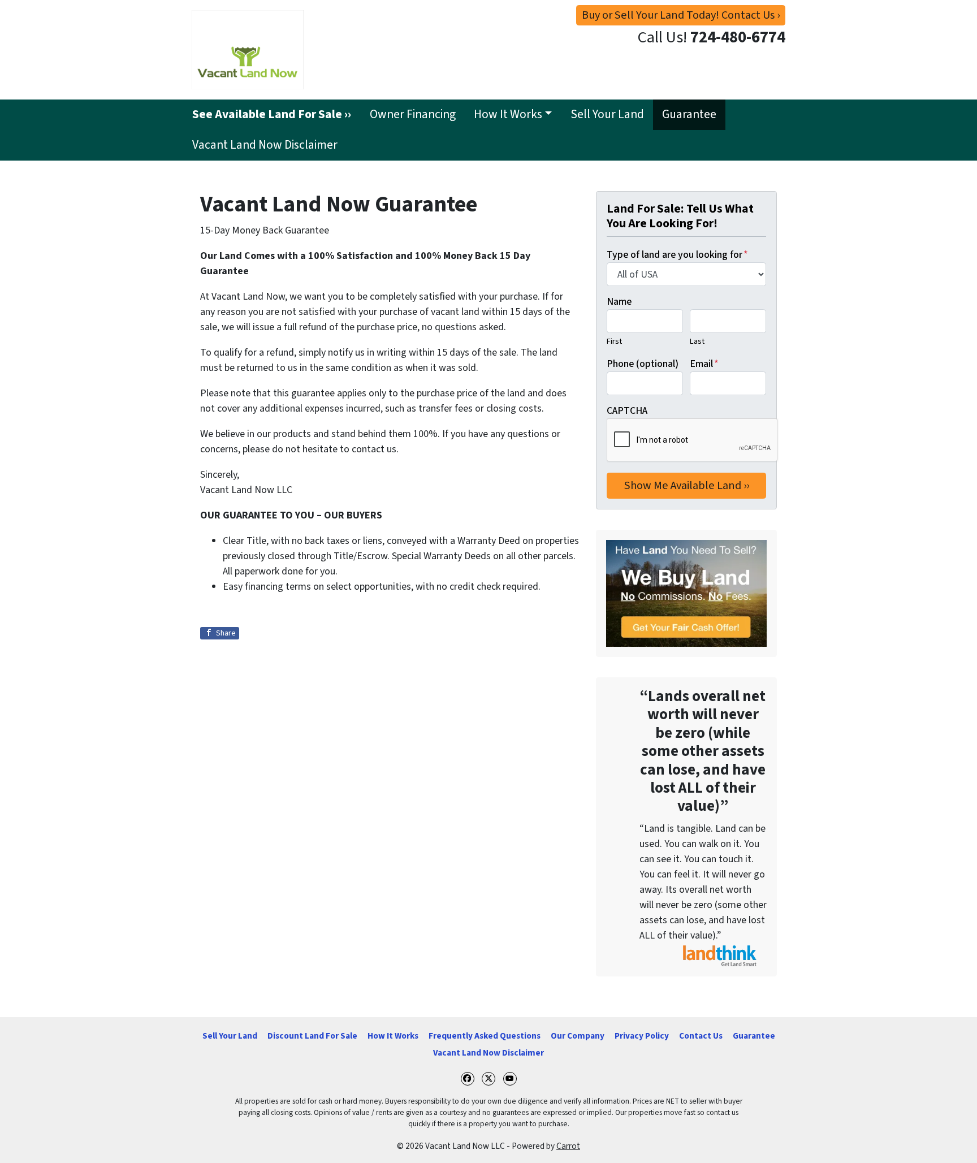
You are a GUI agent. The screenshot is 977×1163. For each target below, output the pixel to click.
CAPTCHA (627, 411)
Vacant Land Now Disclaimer (265, 145)
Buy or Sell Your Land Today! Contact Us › (681, 15)
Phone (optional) (642, 364)
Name (619, 302)
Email (704, 364)
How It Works (508, 114)
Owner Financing (413, 114)
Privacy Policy (642, 1036)
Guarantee (689, 114)
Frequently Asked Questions (485, 1036)
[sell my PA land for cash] (686, 593)
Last (697, 341)
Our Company (577, 1036)
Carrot (568, 1146)
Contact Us (701, 1036)
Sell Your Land (607, 114)
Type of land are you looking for (677, 255)
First (614, 341)
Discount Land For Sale (312, 1036)
